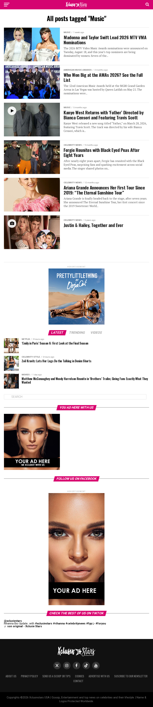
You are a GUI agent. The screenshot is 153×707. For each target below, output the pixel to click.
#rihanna (59, 623)
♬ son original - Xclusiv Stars (23, 626)
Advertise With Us (99, 676)
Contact (78, 681)
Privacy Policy (29, 676)
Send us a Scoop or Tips (56, 676)
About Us (11, 676)
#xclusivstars (43, 623)
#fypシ (90, 623)
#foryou (101, 623)
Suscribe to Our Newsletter (130, 676)
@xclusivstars (13, 621)
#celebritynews (75, 623)
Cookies (79, 676)
